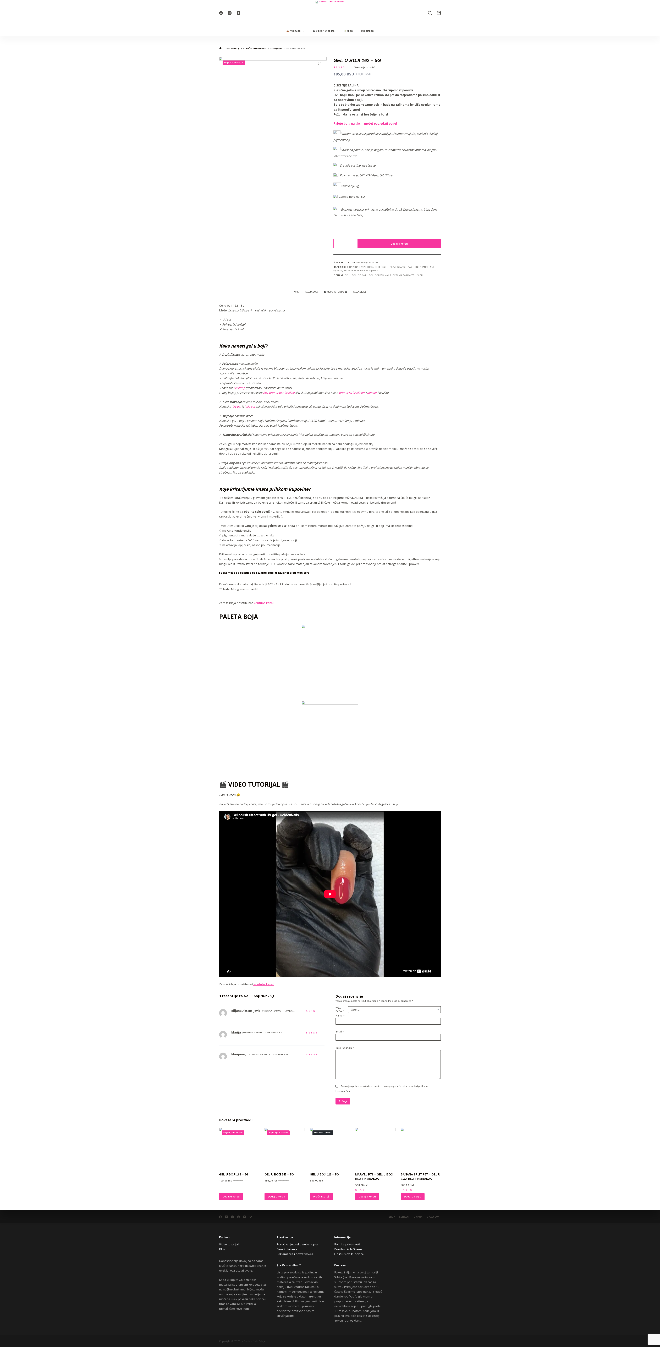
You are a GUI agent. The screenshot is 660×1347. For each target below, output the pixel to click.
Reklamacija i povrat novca (295, 1254)
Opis (296, 291)
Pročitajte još (321, 1196)
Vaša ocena (340, 1009)
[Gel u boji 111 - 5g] (330, 1148)
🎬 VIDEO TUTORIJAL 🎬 (335, 291)
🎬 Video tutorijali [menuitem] (324, 31)
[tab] (296, 291)
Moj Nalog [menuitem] (367, 31)
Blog (222, 1249)
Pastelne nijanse (418, 266)
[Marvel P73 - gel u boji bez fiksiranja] (375, 1148)
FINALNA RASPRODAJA (361, 266)
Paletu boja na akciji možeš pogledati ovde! (365, 123)
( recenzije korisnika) (364, 67)
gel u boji (350, 275)
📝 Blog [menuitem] (348, 31)
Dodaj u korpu (399, 243)
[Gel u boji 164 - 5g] (239, 1148)
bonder (372, 393)
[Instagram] (230, 13)
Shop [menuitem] (392, 1217)
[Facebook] (221, 13)
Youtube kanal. (263, 603)
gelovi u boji (365, 275)
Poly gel (249, 407)
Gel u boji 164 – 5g (233, 1174)
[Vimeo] (250, 1217)
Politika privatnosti (347, 1244)
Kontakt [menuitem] (404, 1217)
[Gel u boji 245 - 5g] (285, 1148)
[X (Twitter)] (226, 1217)
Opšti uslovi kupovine (349, 1254)
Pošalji (343, 1101)
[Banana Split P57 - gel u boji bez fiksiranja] (421, 1148)
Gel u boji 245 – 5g (279, 1174)
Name (340, 1015)
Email (340, 1031)
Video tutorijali (229, 1244)
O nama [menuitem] (418, 1217)
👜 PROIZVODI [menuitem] (293, 31)
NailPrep (239, 388)
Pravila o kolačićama (348, 1249)
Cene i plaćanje (287, 1249)
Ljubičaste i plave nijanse (390, 266)
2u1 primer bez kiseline (279, 393)
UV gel (420, 275)
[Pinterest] (238, 1217)
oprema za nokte (403, 275)
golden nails (383, 275)
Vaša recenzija (345, 1047)
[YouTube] (238, 13)
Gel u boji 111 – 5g (324, 1174)
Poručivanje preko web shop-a (297, 1244)
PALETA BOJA (311, 291)
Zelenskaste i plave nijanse (361, 270)
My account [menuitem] (434, 1217)
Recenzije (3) (359, 291)
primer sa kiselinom (352, 393)
